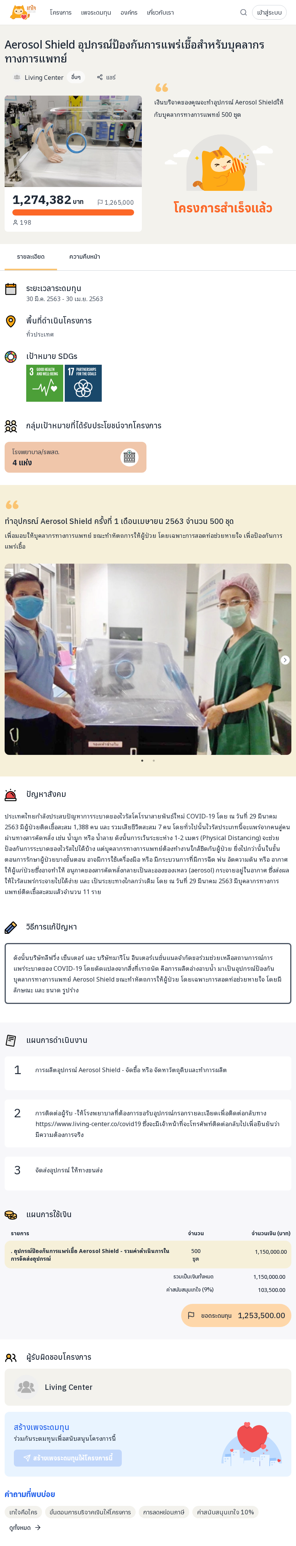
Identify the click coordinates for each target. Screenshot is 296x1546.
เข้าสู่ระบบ (269, 12)
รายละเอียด (31, 256)
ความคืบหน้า (84, 256)
